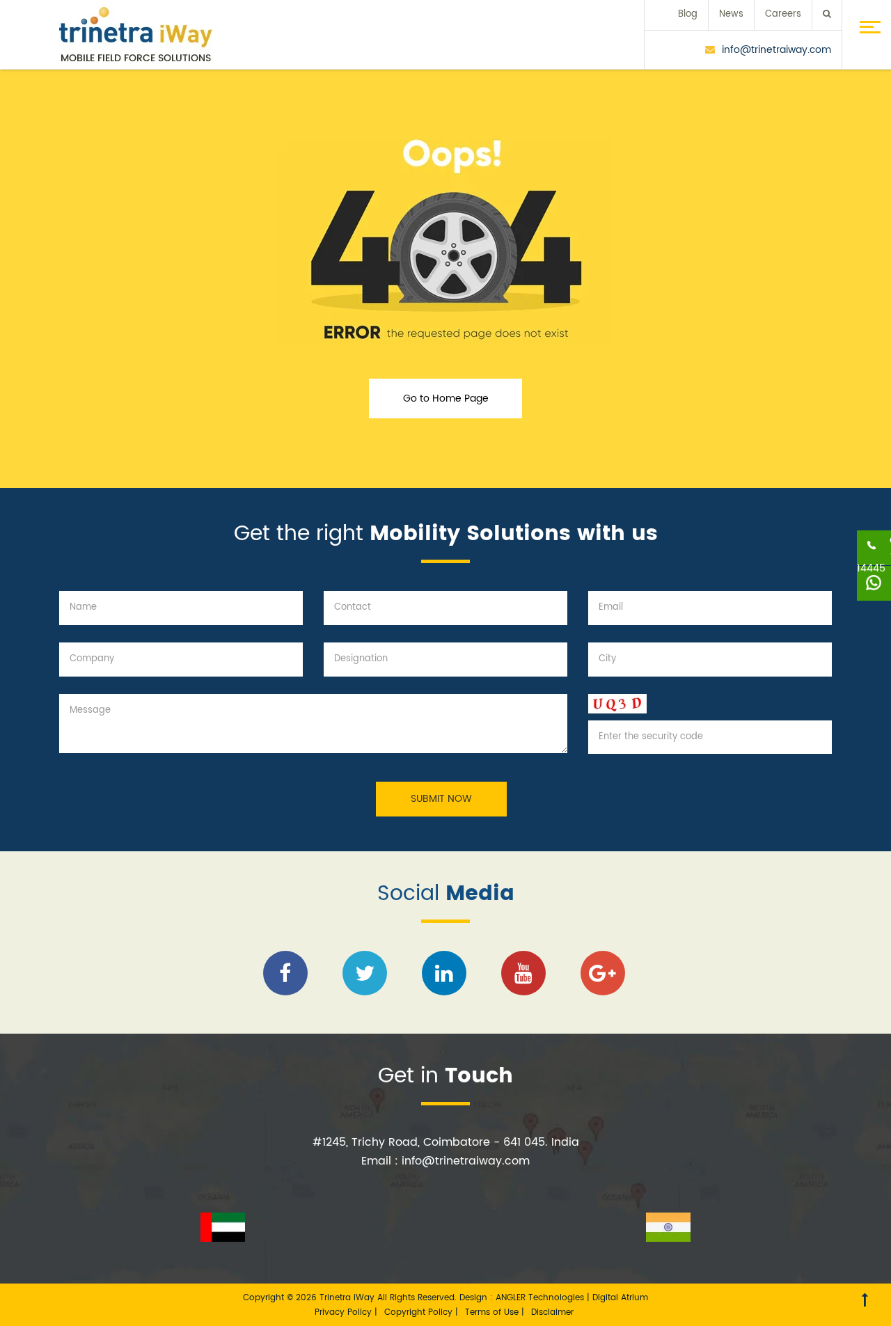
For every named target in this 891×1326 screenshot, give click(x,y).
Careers (783, 14)
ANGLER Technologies (540, 1297)
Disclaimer (552, 1312)
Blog (687, 14)
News (731, 14)
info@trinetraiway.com (776, 50)
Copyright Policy (419, 1312)
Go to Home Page (446, 398)
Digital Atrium (620, 1297)
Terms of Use (493, 1312)
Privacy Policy (344, 1312)
